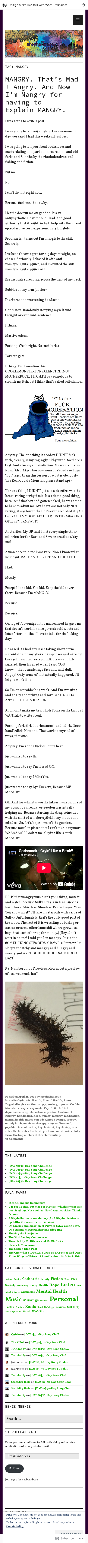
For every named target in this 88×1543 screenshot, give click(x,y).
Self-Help (73, 1307)
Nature (44, 1300)
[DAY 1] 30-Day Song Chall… (43, 1335)
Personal (65, 1124)
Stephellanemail (21, 1432)
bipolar (64, 1104)
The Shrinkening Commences (28, 1238)
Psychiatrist (46, 1127)
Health (36, 1101)
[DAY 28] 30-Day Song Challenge (30, 1174)
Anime (9, 1279)
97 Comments (14, 1139)
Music (14, 1300)
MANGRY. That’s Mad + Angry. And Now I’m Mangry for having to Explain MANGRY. (41, 94)
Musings (31, 1300)
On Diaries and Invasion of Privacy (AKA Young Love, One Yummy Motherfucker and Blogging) (44, 1228)
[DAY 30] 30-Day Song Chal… (48, 1342)
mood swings (56, 1120)
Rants (68, 1101)
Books (17, 1279)
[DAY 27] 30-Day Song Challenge (30, 1177)
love (79, 1285)
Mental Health (52, 1101)
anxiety (52, 1104)
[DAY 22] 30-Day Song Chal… (54, 1382)
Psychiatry (63, 1127)
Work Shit (38, 1311)
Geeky (33, 1285)
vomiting (54, 1135)
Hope (54, 1285)
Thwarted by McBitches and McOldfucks (36, 1241)
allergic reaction (25, 1104)
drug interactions (33, 1112)
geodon (52, 1112)
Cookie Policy (15, 1526)
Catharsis (24, 1101)
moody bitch (13, 1124)
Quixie (15, 1335)
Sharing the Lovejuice (23, 1234)
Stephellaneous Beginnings (27, 1203)
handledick (24, 1116)
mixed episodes (35, 1120)
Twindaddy (18, 1349)
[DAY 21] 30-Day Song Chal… (54, 1389)
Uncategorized (13, 1311)
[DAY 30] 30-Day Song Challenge (30, 1166)
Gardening (22, 1285)
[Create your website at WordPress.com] (44, 5)
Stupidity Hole (20, 1382)
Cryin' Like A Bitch (56, 1108)
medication (71, 1116)
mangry (57, 1116)
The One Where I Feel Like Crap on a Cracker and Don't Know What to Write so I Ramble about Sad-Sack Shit (45, 1255)
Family (45, 1279)
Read (40, 1307)
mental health (14, 1120)
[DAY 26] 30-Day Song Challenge (30, 1181)
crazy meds (35, 1108)
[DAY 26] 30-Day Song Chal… (49, 1395)
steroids (66, 1131)
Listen (68, 1285)
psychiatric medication (20, 1127)
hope (37, 1116)
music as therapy (34, 1124)
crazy (22, 1108)
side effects (29, 1131)
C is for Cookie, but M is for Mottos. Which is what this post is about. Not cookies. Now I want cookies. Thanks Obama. (45, 1211)
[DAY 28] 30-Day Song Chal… (48, 1362)
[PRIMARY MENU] (78, 20)
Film (67, 1279)
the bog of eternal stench (30, 1135)
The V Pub (18, 1342)
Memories (28, 1292)
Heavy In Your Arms (22, 1245)
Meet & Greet (13, 1292)
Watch (27, 1311)
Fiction (57, 1279)
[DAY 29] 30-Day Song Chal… (49, 1356)
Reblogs (49, 1307)
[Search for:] (44, 1419)
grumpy (10, 1116)
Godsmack (65, 1112)
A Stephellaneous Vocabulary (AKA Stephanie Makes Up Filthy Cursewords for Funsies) (44, 1220)
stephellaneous (50, 1097)
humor (46, 1116)
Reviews (61, 1307)
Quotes (20, 1307)
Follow (14, 1468)
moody (71, 1120)
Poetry (10, 1307)
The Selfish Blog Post (23, 1249)
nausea (53, 1124)
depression (12, 1112)
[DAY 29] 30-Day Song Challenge (30, 1170)
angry (42, 1104)
